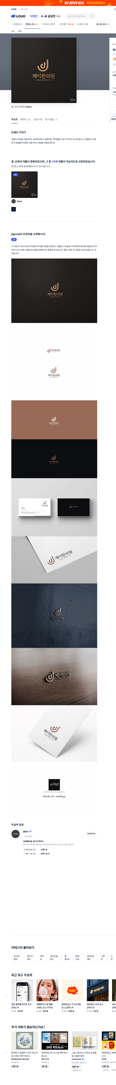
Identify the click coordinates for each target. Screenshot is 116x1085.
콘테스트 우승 (77, 1070)
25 (29, 120)
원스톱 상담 (103, 24)
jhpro (29, 106)
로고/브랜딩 (28, 836)
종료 (12, 31)
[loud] (13, 9)
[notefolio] (24, 9)
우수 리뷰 (106, 1070)
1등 (15, 174)
